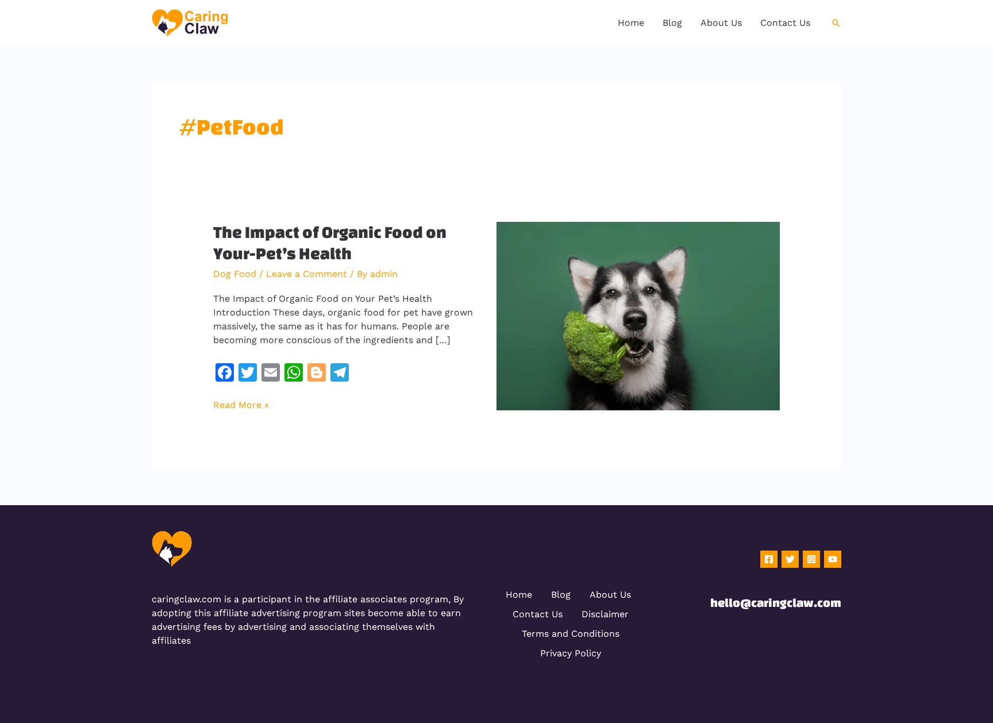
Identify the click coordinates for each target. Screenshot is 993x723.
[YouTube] (832, 559)
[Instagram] (811, 559)
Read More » (241, 404)
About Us (610, 594)
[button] (836, 23)
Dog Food (234, 273)
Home (519, 594)
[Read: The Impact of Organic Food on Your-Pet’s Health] (638, 315)
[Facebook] (769, 559)
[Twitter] (790, 559)
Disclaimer (605, 614)
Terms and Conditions (570, 633)
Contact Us (538, 614)
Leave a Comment (306, 273)
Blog (561, 594)
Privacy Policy (570, 653)
